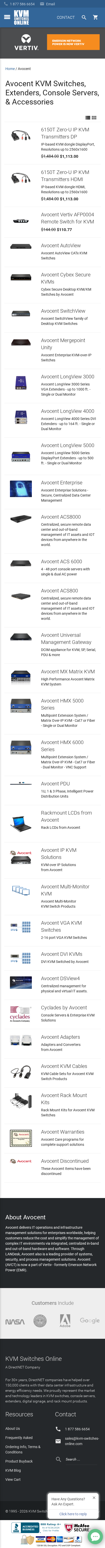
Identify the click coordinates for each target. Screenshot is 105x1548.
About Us (12, 1429)
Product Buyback (19, 1461)
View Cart (13, 1479)
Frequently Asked (19, 1438)
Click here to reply (73, 1514)
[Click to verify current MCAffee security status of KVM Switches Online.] (78, 1533)
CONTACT (66, 17)
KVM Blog (13, 1470)
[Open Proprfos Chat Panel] (95, 1536)
